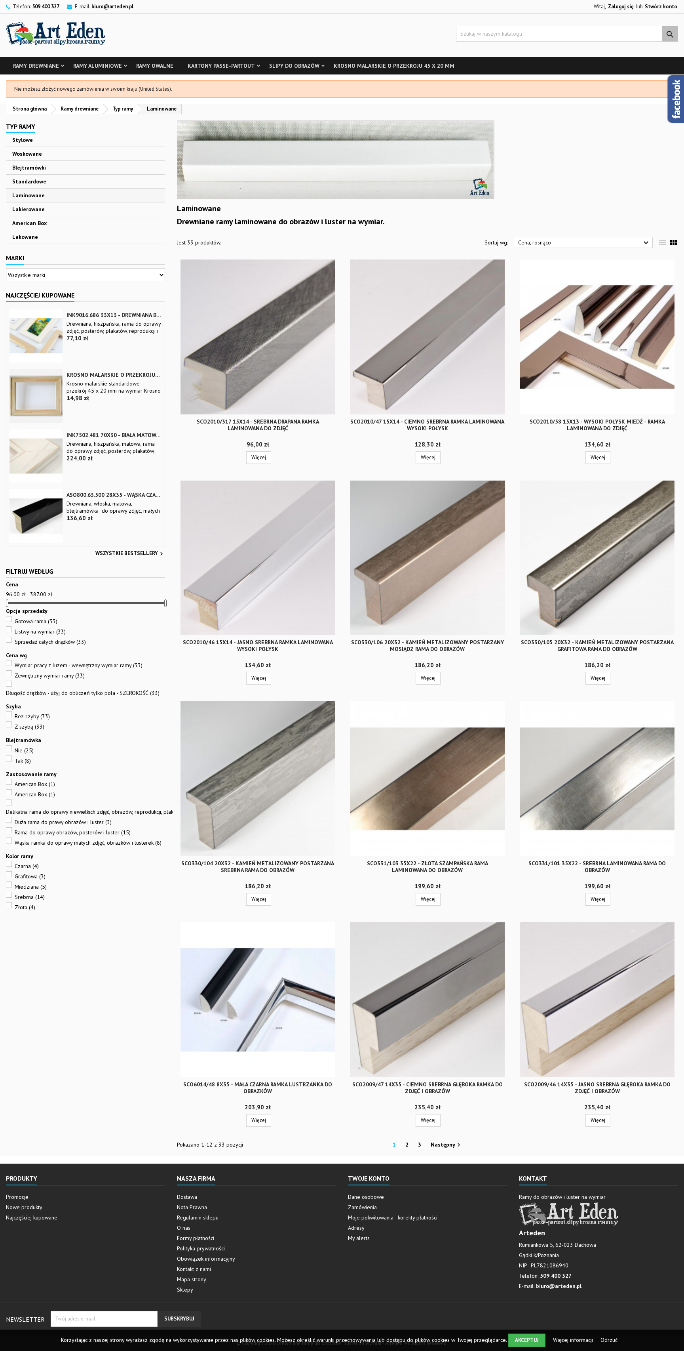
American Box (29, 223)
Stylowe (22, 139)
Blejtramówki (29, 167)
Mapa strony (191, 1279)
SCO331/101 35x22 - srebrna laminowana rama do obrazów (597, 867)
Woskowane (27, 153)
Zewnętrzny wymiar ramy (50, 675)
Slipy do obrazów (294, 65)
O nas (183, 1227)
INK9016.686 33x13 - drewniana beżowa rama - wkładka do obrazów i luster (114, 315)
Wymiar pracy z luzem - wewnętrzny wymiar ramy (78, 665)
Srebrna (30, 897)
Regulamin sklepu (197, 1217)
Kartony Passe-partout (221, 65)
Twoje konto (369, 1178)
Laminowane (28, 195)
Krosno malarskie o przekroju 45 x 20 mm (394, 65)
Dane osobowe (366, 1196)
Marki (15, 258)
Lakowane (25, 236)
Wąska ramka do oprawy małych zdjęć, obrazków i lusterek (88, 842)
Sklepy (185, 1289)
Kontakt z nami (194, 1269)
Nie (24, 750)
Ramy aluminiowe (97, 65)
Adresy (356, 1227)
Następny (446, 1145)
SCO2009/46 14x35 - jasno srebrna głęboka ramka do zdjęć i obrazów (597, 1088)
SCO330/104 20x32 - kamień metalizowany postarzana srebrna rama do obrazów (257, 867)
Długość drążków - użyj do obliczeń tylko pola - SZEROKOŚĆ (83, 692)
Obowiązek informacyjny (206, 1258)
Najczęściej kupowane (31, 1217)
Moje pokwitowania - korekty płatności (392, 1217)
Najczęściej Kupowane (40, 295)
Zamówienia (362, 1207)
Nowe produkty (24, 1207)
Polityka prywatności (201, 1248)
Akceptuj (527, 1340)
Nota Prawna (192, 1207)
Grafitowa (30, 876)
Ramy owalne (154, 65)
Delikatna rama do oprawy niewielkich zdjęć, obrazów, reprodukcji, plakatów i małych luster (117, 811)
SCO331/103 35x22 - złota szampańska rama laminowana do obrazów (427, 867)
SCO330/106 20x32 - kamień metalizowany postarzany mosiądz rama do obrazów (427, 646)
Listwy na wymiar (40, 631)
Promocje (17, 1196)
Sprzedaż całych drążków (50, 641)
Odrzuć (609, 1339)
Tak (23, 760)
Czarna (27, 866)
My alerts (359, 1238)
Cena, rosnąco (584, 243)
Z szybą (29, 726)
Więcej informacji (574, 1339)
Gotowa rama (36, 621)
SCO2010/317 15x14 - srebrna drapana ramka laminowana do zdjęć (258, 425)
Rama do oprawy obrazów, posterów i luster (73, 832)
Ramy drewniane (36, 65)
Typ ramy (20, 126)
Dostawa (187, 1196)
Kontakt (533, 1178)
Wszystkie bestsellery (130, 553)
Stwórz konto (661, 6)
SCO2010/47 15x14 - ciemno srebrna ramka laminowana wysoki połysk (427, 425)
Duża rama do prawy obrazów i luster (63, 822)
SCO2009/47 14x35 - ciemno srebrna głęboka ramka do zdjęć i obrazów (427, 1088)
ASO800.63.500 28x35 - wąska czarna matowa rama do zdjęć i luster (114, 495)
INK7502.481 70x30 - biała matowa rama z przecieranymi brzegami (114, 435)
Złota (25, 907)
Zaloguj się (621, 6)
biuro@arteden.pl (112, 6)
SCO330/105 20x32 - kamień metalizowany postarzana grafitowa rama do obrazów (597, 646)
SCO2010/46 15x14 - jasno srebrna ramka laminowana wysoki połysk (258, 646)
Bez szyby (32, 716)
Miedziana (31, 886)
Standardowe (29, 181)
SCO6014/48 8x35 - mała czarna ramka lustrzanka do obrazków (257, 1088)
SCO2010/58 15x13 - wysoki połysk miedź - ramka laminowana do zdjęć (597, 425)
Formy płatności (195, 1238)
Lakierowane (28, 209)
